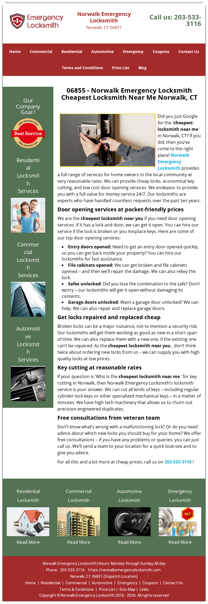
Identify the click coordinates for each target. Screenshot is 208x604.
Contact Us (188, 51)
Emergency (133, 51)
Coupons (161, 51)
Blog (142, 67)
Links (144, 589)
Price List (120, 67)
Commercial (41, 51)
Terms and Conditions (82, 67)
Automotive (102, 51)
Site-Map (127, 589)
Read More (28, 542)
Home (15, 51)
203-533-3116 (187, 20)
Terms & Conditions (76, 589)
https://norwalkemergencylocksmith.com (124, 570)
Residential (71, 51)
